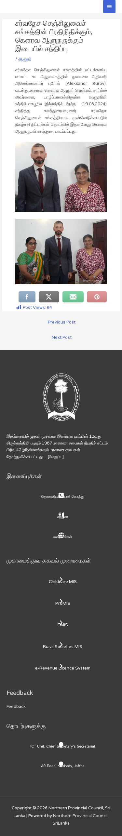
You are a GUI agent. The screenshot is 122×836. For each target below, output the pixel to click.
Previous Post (61, 322)
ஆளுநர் (25, 59)
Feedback (16, 706)
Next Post (62, 337)
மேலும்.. (55, 456)
